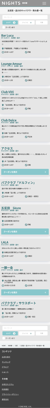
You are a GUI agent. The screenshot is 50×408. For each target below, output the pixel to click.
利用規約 (5, 389)
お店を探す (6, 357)
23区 (16, 345)
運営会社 (5, 399)
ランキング (6, 362)
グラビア (5, 367)
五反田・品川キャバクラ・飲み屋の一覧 (32, 345)
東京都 (10, 345)
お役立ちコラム (8, 384)
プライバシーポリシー (10, 394)
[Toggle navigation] (44, 3)
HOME (4, 345)
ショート (5, 372)
